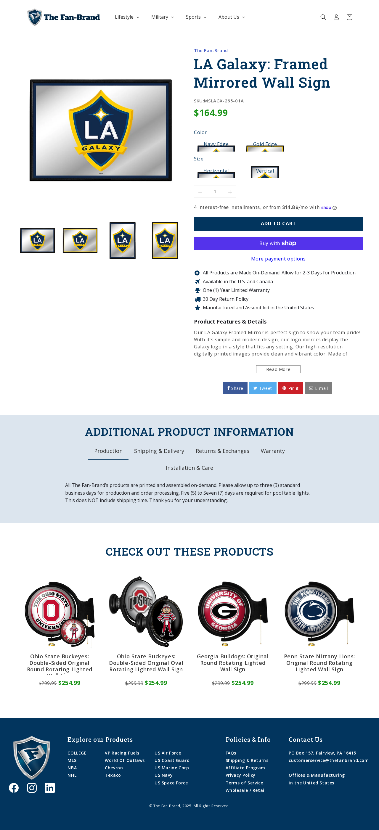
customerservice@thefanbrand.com (329, 760)
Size (198, 159)
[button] (323, 17)
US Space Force (171, 783)
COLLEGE (77, 753)
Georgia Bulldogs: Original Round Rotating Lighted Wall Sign (233, 663)
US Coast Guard (172, 760)
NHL (72, 775)
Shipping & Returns (247, 760)
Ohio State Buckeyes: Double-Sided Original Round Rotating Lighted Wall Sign (59, 664)
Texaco (113, 775)
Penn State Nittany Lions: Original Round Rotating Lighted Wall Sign (319, 663)
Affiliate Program (245, 768)
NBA (72, 768)
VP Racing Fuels (122, 753)
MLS (72, 760)
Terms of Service (244, 783)
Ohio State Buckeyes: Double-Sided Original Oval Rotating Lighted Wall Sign (146, 663)
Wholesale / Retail (246, 790)
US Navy (164, 775)
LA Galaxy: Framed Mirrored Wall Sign (262, 73)
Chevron (114, 768)
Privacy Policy (241, 775)
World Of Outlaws (125, 760)
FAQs (231, 753)
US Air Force (168, 753)
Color (200, 133)
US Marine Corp (172, 768)
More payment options (278, 258)
